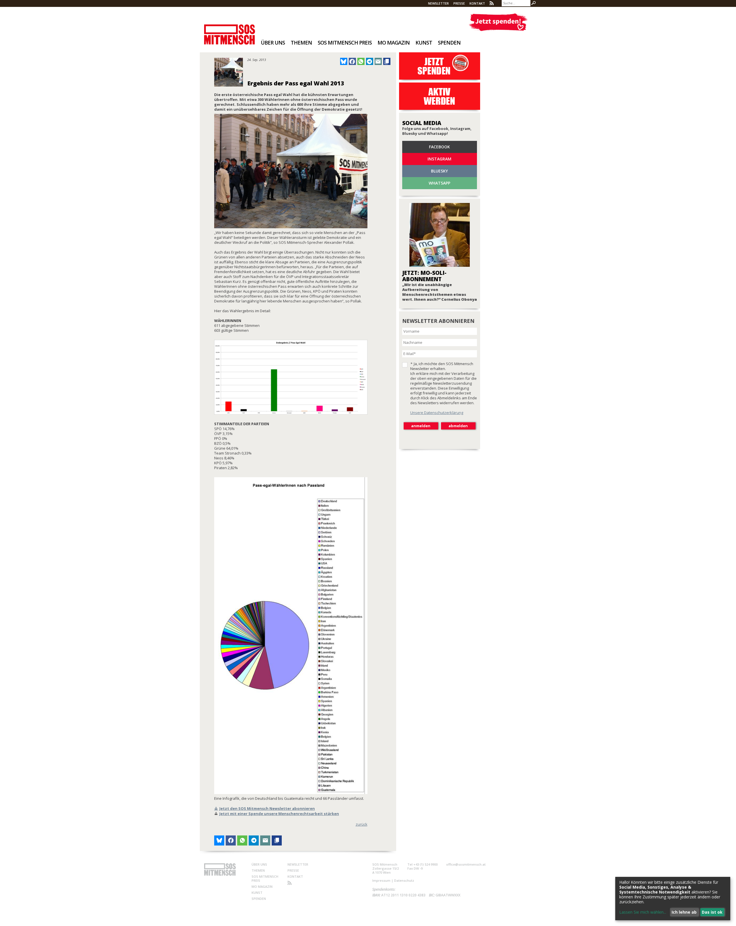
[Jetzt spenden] (498, 22)
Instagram (439, 159)
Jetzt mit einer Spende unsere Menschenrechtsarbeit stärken (279, 813)
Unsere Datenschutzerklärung (436, 412)
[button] (343, 61)
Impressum (381, 880)
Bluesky (439, 171)
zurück (361, 824)
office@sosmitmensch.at (466, 864)
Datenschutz (404, 880)
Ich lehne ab (684, 912)
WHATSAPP (439, 183)
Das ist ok (712, 912)
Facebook (439, 146)
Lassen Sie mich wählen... (642, 912)
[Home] (229, 31)
